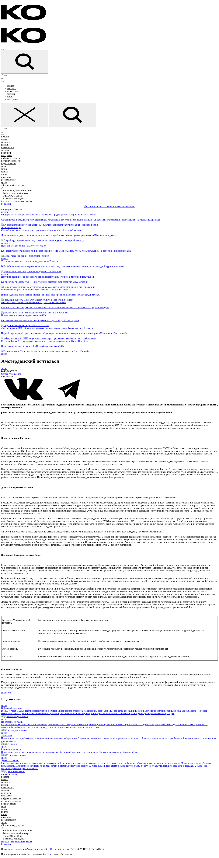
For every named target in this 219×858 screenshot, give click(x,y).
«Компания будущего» (12, 185)
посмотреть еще (9, 774)
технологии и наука (11, 227)
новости (5, 136)
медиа (4, 169)
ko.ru (48, 854)
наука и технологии (11, 161)
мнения (11, 94)
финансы (11, 88)
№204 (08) (6, 692)
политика (6, 177)
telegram (5, 201)
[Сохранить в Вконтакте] (23, 399)
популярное (7, 209)
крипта (4, 171)
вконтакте (20, 201)
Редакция (6, 204)
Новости (18, 209)
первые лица (13, 91)
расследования (8, 179)
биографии (12, 99)
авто (3, 166)
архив (4, 182)
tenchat (29, 201)
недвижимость (8, 163)
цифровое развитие (11, 158)
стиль (10, 96)
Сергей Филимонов (11, 374)
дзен (12, 201)
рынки (4, 144)
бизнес (10, 86)
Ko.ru (53, 849)
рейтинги (6, 152)
